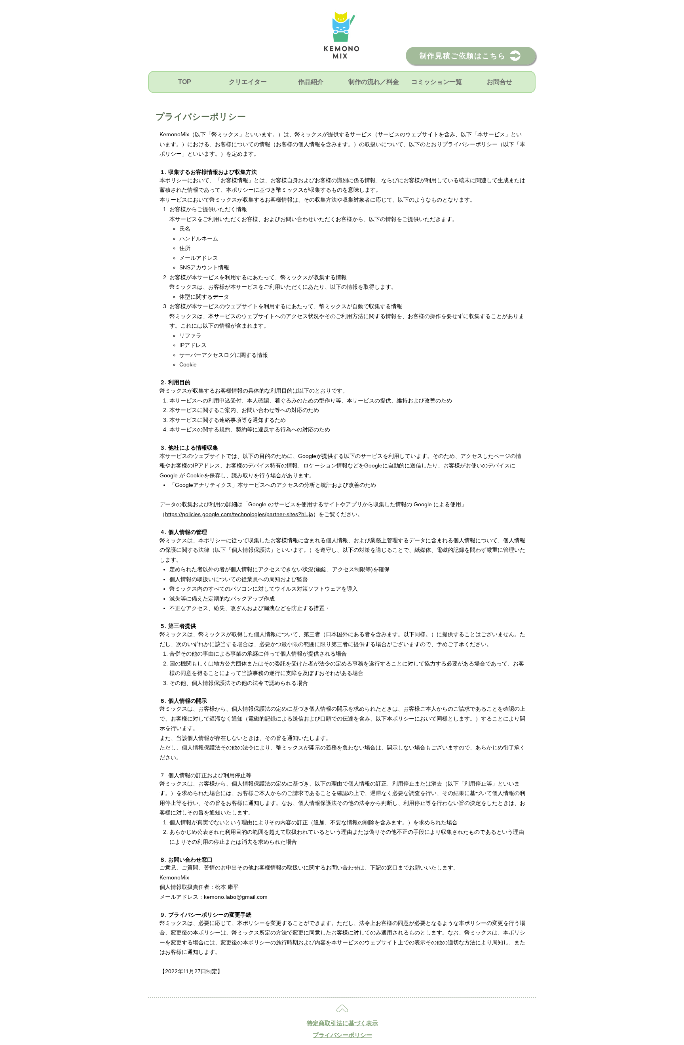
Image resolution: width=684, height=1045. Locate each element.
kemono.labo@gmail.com (236, 897)
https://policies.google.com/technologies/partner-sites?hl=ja (239, 514)
